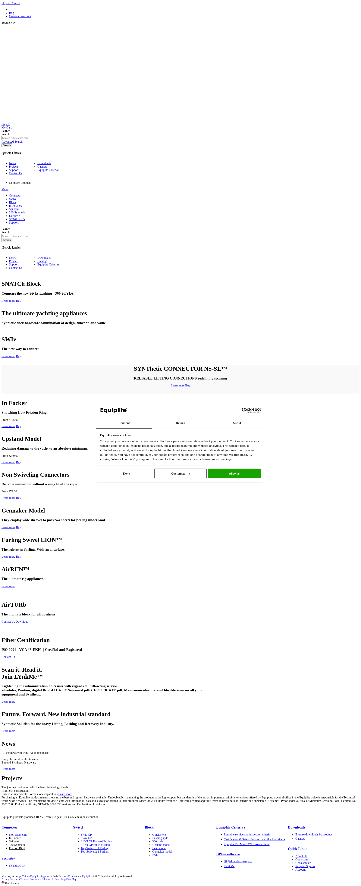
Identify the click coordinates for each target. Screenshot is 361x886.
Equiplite (87, 876)
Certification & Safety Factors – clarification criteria (254, 839)
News (12, 163)
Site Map (72, 879)
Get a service (303, 862)
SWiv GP (86, 838)
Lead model (159, 848)
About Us (301, 856)
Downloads (44, 163)
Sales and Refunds (51, 879)
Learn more (8, 300)
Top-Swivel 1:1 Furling (94, 848)
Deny (126, 473)
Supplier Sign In (305, 866)
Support (13, 170)
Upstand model (161, 844)
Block (149, 827)
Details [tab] (180, 422)
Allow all (234, 473)
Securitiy (8, 858)
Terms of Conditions (30, 879)
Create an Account (20, 16)
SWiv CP (86, 834)
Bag (11, 12)
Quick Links (297, 849)
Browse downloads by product (313, 834)
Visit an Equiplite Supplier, (35, 876)
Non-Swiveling (18, 834)
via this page (238, 454)
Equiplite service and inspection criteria (247, 834)
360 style (157, 841)
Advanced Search (12, 141)
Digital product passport (238, 861)
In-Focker (15, 838)
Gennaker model (162, 851)
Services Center (67, 876)
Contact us (301, 859)
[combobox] (19, 138)
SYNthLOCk (17, 865)
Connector (10, 827)
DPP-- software (228, 854)
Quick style (159, 834)
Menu (5, 189)
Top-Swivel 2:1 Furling (94, 851)
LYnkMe (229, 866)
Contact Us (15, 173)
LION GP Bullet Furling (95, 844)
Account (300, 869)
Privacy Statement (11, 879)
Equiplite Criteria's (48, 170)
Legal (64, 879)
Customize (178, 473)
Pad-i (155, 855)
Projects (13, 166)
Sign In (6, 124)
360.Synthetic (17, 844)
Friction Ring (17, 848)
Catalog (42, 166)
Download (22, 621)
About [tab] (237, 422)
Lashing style (160, 838)
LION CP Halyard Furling (96, 841)
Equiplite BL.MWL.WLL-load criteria (246, 844)
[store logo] (180, 120)
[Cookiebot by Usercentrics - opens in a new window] (244, 410)
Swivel (78, 827)
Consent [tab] (124, 422)
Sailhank (14, 841)
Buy (18, 300)
